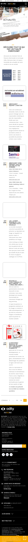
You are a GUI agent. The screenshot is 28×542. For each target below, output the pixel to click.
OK (24, 446)
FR (1, 6)
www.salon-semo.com (15, 196)
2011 (14, 78)
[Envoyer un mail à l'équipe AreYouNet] (1, 0)
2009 (14, 80)
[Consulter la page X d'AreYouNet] (27, 0)
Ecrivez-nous (7, 489)
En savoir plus (10, 541)
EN (4, 6)
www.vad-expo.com (14, 179)
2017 (14, 72)
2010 (19, 78)
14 (21, 400)
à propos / (7, 14)
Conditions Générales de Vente (11, 531)
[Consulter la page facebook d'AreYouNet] (18, 0)
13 (17, 400)
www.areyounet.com (8, 507)
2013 (14, 76)
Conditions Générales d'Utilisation (12, 529)
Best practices (7, 521)
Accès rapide (6, 514)
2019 (14, 71)
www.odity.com (7, 505)
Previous (5, 400)
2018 (19, 71)
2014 (19, 74)
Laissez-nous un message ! (12, 483)
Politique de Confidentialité (9, 534)
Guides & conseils (9, 493)
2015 (14, 74)
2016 (19, 72)
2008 (19, 80)
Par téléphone (8, 469)
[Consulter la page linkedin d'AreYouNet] (22, 0)
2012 (19, 76)
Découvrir (6, 498)
